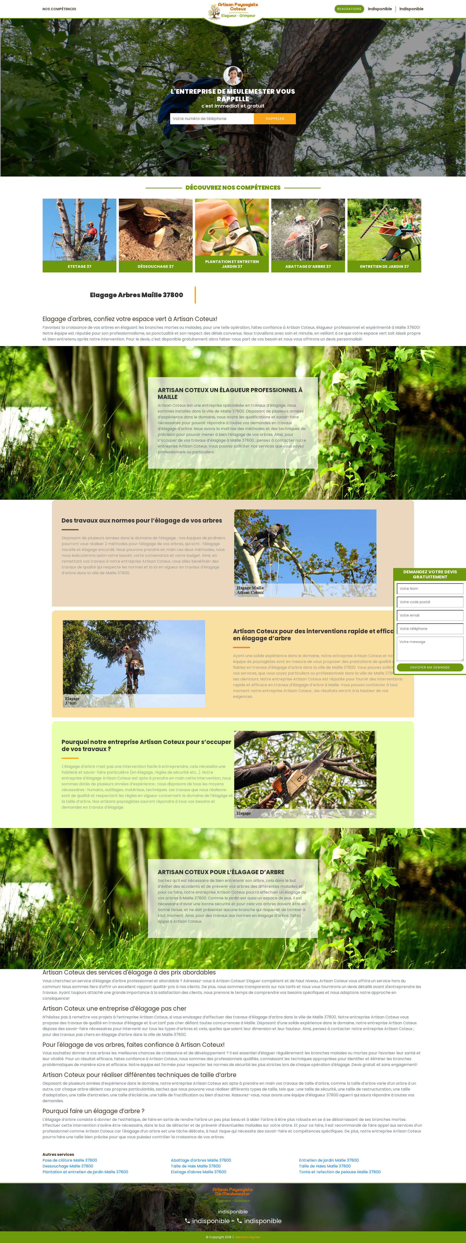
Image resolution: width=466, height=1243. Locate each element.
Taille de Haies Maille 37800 (325, 1166)
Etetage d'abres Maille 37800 (198, 1172)
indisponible (210, 1221)
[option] (79, 235)
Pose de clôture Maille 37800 (69, 1160)
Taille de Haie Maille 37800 (196, 1166)
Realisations (349, 9)
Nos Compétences (59, 9)
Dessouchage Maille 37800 (67, 1166)
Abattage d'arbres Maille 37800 (201, 1160)
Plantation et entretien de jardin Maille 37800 (85, 1172)
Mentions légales (247, 1237)
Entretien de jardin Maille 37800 (329, 1160)
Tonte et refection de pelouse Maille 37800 (340, 1172)
